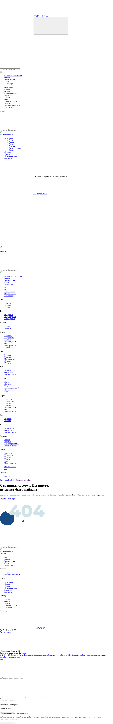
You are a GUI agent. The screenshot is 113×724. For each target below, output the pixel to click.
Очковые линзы (10, 294)
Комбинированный (11, 388)
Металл (7, 326)
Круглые (7, 340)
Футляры (7, 476)
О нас (11, 140)
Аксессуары (8, 84)
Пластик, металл (10, 390)
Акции (7, 572)
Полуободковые (10, 317)
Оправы (7, 78)
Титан (6, 386)
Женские (7, 305)
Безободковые (9, 319)
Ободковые (8, 315)
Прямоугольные (10, 346)
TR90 (6, 392)
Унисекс (7, 307)
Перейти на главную (8, 499)
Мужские (7, 303)
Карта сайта (8, 607)
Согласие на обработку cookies (59, 655)
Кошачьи (7, 348)
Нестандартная (10, 342)
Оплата (7, 99)
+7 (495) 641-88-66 (41, 16)
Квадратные (9, 338)
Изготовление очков (12, 105)
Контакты (8, 107)
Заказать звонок (6, 632)
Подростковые (9, 359)
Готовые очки (9, 80)
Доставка (7, 97)
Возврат (7, 103)
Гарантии (8, 95)
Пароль (3, 709)
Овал (6, 344)
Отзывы (7, 91)
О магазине (8, 87)
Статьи (7, 89)
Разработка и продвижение (10, 657)
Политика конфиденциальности (36, 655)
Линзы (6, 82)
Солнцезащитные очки (13, 76)
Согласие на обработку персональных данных (89, 655)
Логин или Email (7, 705)
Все (5, 469)
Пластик (7, 328)
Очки (6, 557)
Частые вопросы (10, 101)
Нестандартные (10, 407)
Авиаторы (8, 336)
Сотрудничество (10, 93)
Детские (7, 361)
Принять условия (6, 723)
